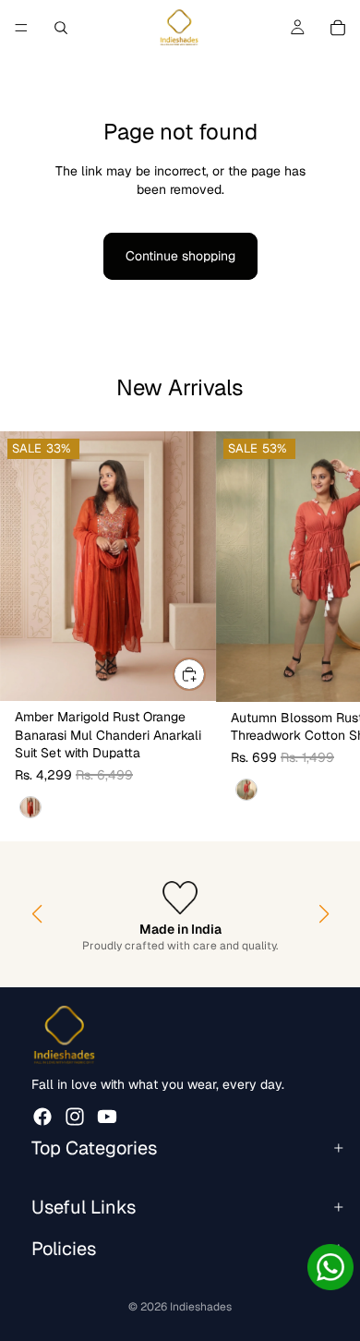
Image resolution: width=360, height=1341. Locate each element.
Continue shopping (180, 256)
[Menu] (21, 27)
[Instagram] (75, 1116)
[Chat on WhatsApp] (330, 1267)
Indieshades (201, 1306)
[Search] (61, 27)
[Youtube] (107, 1116)
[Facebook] (42, 1116)
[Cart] (338, 27)
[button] (36, 914)
